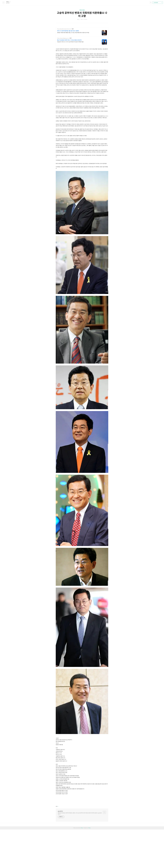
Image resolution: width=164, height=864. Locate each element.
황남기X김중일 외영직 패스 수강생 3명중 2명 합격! (69, 40)
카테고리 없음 (82, 10)
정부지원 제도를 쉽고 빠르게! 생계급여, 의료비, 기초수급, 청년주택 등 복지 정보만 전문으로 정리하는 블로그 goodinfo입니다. (80, 813)
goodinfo (60, 811)
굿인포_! (8, 1)
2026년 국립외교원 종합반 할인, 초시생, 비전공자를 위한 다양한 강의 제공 (73, 32)
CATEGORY (156, 2)
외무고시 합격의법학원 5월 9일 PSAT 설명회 (68, 31)
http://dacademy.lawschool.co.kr (64, 29)
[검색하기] (151, 2)
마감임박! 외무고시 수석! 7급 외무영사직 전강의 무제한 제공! (70, 41)
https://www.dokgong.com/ (63, 38)
